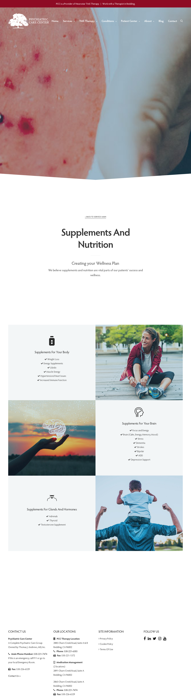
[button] (95, 217)
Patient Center (129, 21)
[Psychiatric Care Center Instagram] (160, 638)
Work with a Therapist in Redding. (118, 3)
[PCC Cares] (29, 20)
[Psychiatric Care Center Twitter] (155, 638)
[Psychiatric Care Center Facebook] (145, 638)
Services (67, 21)
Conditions (108, 21)
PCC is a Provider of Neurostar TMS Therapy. (77, 3)
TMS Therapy (87, 21)
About (148, 21)
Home (55, 21)
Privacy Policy (106, 638)
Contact (172, 21)
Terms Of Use (106, 649)
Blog (161, 21)
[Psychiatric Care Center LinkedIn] (150, 638)
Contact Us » (14, 675)
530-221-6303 (70, 651)
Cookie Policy (106, 643)
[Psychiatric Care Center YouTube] (165, 638)
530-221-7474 (40, 653)
